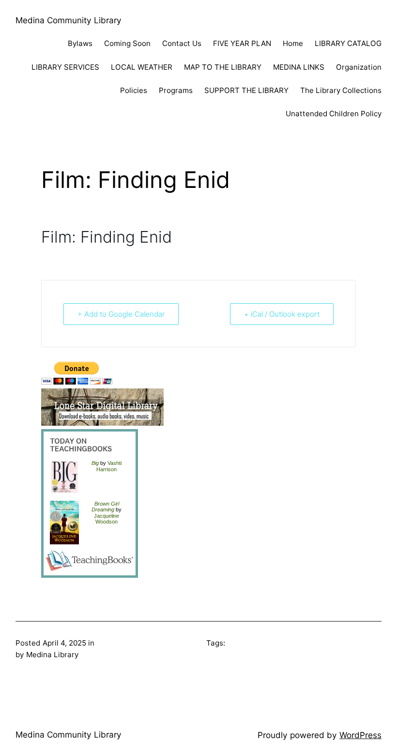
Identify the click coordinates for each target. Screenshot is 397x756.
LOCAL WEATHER (141, 67)
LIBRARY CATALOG (348, 43)
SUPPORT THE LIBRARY (246, 90)
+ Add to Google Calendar (121, 314)
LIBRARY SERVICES (65, 67)
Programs (176, 90)
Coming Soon (127, 43)
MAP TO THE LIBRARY (222, 67)
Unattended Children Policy (334, 113)
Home (293, 43)
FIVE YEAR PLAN (242, 43)
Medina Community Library (68, 20)
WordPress (360, 735)
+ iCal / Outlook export (282, 314)
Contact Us (181, 43)
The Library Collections (341, 90)
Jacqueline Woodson (106, 519)
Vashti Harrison (109, 466)
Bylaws (80, 43)
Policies (133, 90)
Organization (359, 67)
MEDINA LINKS (298, 67)
